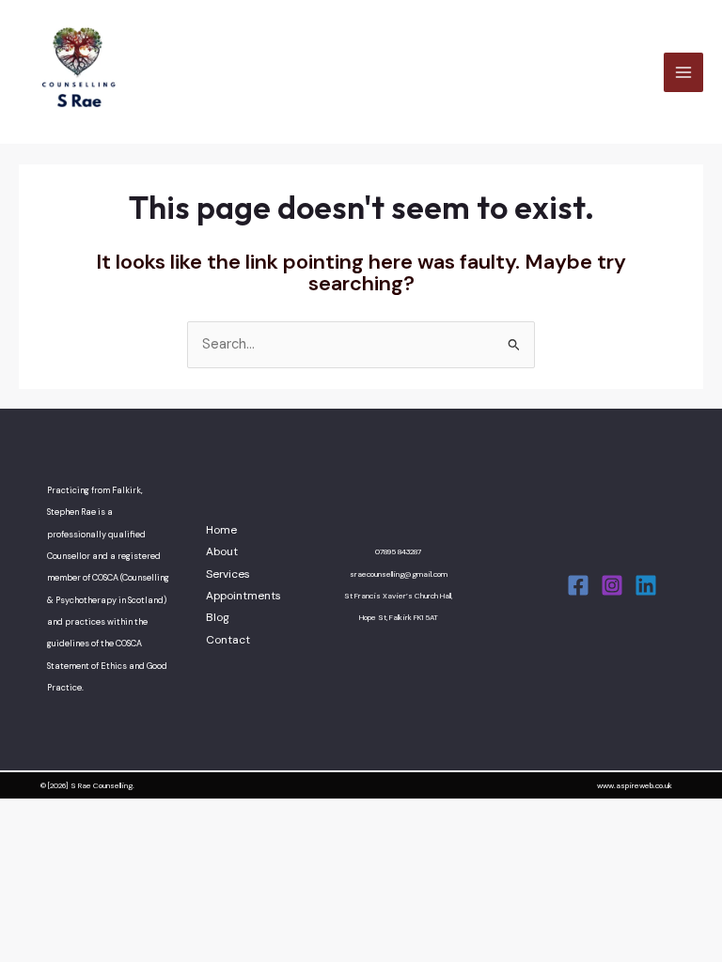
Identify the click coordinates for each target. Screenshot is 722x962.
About (222, 551)
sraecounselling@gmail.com (398, 574)
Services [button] (228, 574)
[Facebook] (578, 585)
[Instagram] (612, 585)
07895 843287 (398, 552)
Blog (217, 617)
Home (221, 529)
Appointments (243, 595)
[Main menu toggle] (683, 72)
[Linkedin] (646, 585)
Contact (228, 639)
